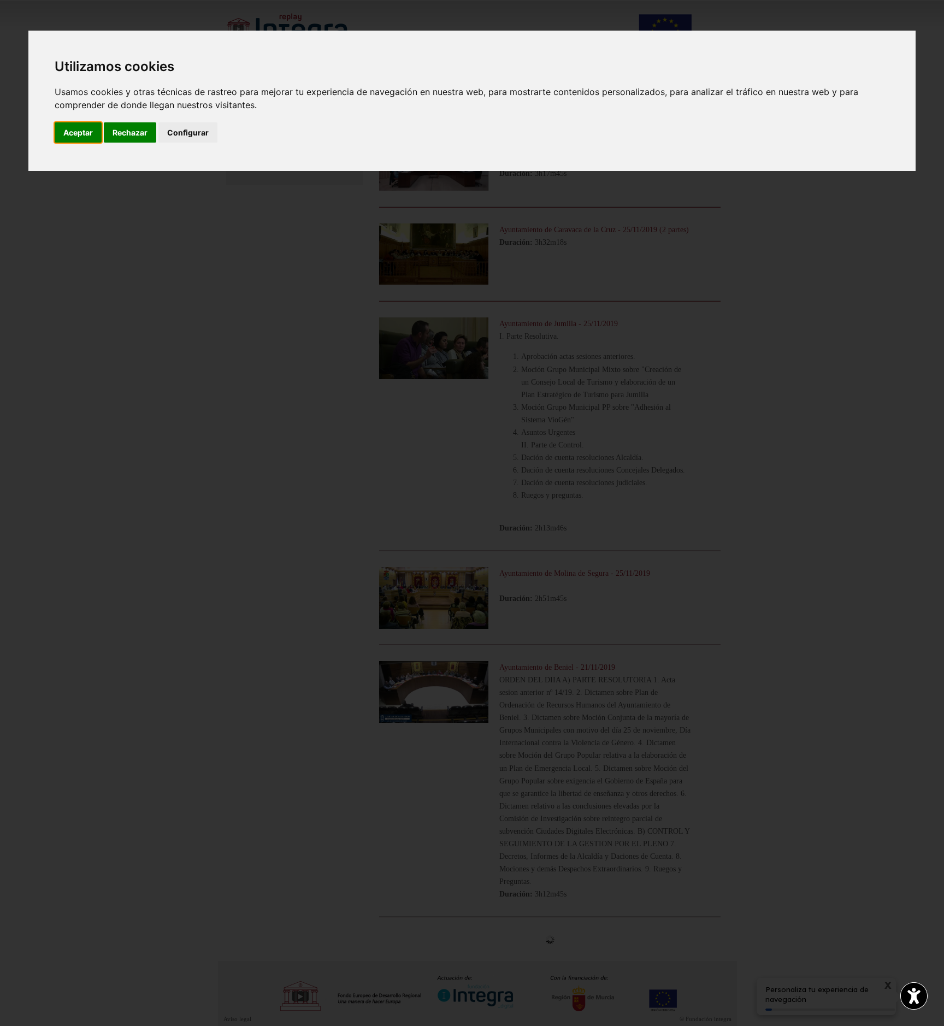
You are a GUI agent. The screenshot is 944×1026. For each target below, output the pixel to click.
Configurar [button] (188, 132)
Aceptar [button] (78, 132)
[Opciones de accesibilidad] (914, 996)
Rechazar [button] (130, 132)
